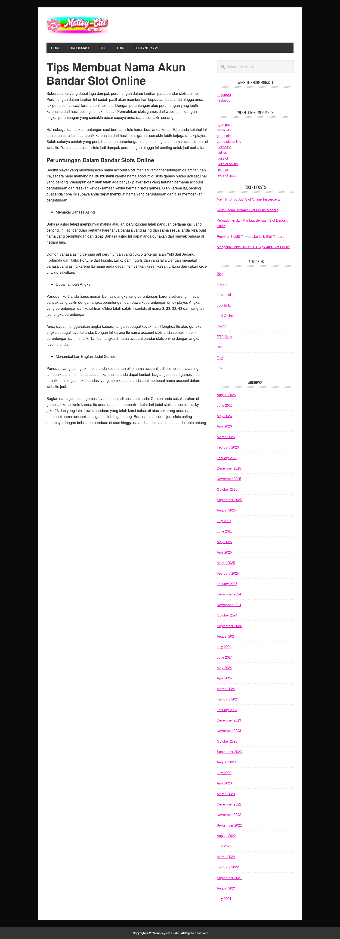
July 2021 (224, 898)
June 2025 (224, 531)
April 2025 (224, 552)
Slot (220, 346)
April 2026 (224, 426)
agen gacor (225, 124)
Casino (222, 284)
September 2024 (229, 625)
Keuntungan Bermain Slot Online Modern (247, 209)
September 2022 (229, 825)
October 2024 (227, 615)
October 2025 (227, 489)
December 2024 (229, 594)
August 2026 (226, 394)
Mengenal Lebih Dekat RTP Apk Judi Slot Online (253, 246)
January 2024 (227, 709)
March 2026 (226, 436)
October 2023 (227, 741)
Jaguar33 (224, 94)
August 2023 (226, 761)
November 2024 (229, 604)
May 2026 (224, 415)
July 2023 (224, 772)
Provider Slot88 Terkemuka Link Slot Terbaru (250, 236)
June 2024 (224, 657)
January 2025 (227, 583)
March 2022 (226, 856)
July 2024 (224, 646)
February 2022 (228, 867)
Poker (221, 325)
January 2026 (227, 457)
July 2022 (224, 845)
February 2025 (228, 573)
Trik (219, 368)
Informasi (224, 294)
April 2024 (224, 678)
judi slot (222, 158)
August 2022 (226, 835)
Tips (220, 357)
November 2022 (229, 814)
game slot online (229, 141)
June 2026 (224, 405)
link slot (222, 169)
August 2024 (226, 636)
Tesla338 (223, 100)
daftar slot (224, 129)
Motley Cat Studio (77, 25)
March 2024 (226, 688)
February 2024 (228, 699)
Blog (220, 273)
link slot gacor (227, 175)
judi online (224, 146)
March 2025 (226, 562)
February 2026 (228, 447)
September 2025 (229, 499)
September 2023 (229, 751)
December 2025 (229, 468)
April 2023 (224, 783)
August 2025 (226, 510)
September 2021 (229, 877)
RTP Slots (224, 336)
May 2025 (224, 541)
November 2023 (229, 730)
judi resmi (224, 152)
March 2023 (226, 793)
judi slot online (227, 163)
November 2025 (229, 478)
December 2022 (229, 804)
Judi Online (225, 315)
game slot (224, 135)
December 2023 (229, 720)
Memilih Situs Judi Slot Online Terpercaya (248, 199)
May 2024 (224, 667)
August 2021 (226, 888)
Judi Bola (224, 305)
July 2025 (224, 520)
